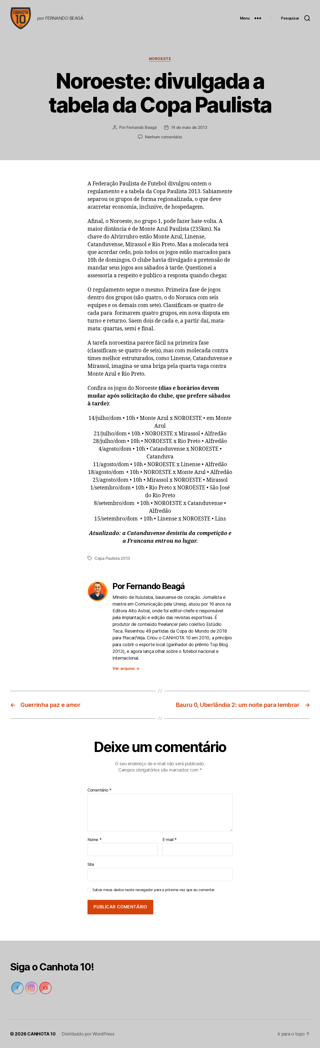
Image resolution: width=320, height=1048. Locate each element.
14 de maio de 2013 (189, 127)
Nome (95, 840)
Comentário (100, 790)
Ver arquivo (126, 668)
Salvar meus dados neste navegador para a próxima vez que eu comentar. (153, 890)
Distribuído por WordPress (88, 1033)
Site (91, 864)
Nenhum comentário (163, 136)
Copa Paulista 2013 (112, 558)
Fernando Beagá (141, 127)
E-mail (169, 840)
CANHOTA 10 (41, 1033)
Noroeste (160, 59)
